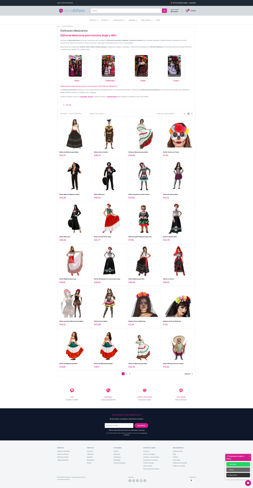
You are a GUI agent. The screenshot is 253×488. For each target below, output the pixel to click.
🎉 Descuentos (232, 475)
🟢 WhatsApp (231, 464)
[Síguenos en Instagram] (133, 480)
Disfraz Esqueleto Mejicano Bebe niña (140, 236)
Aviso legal (176, 460)
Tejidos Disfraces (62, 460)
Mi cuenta (174, 12)
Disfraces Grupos (62, 454)
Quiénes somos (178, 451)
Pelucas (116, 451)
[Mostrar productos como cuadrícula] (188, 114)
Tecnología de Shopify (63, 479)
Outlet (158, 20)
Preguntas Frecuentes (150, 460)
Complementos (118, 20)
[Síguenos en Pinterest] (137, 480)
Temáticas (104, 20)
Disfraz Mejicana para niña (136, 279)
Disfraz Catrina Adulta (100, 321)
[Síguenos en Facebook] (129, 480)
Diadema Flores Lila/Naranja (136, 321)
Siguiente (187, 374)
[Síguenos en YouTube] (141, 480)
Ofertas (175, 457)
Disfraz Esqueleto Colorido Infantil (138, 194)
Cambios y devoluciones (144, 397)
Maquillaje (132, 20)
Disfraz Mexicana (64, 236)
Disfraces (93, 20)
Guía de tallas (147, 466)
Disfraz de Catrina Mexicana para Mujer (71, 321)
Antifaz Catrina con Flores (171, 152)
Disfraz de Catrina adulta (170, 194)
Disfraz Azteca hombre (101, 152)
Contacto (146, 451)
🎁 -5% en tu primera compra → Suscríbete (183, 3)
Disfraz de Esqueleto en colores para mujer (107, 279)
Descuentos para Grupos (151, 469)
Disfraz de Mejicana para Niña (68, 363)
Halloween (90, 454)
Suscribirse (141, 425)
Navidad (90, 457)
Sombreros (117, 457)
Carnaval (90, 451)
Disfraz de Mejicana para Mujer (103, 363)
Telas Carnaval (145, 20)
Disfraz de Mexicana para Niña (137, 363)
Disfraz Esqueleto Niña (170, 236)
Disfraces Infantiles (63, 451)
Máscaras (117, 454)
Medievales (90, 460)
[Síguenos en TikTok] (144, 480)
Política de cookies (179, 466)
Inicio (58, 26)
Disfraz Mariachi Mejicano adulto (69, 194)
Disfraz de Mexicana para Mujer (69, 152)
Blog (174, 454)
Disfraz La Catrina (168, 279)
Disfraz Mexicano (99, 194)
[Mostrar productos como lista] (192, 114)
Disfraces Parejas (62, 457)
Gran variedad (181, 397)
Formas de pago (148, 463)
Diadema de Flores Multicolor (172, 321)
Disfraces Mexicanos (67, 26)
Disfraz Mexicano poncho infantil (173, 363)
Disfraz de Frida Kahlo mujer (102, 236)
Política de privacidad (180, 463)
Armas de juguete (119, 463)
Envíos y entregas (149, 454)
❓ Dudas (230, 470)
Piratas (89, 463)
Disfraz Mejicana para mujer (67, 279)
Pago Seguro (108, 397)
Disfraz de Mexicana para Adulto (138, 152)
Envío (72, 397)
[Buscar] (164, 11)
